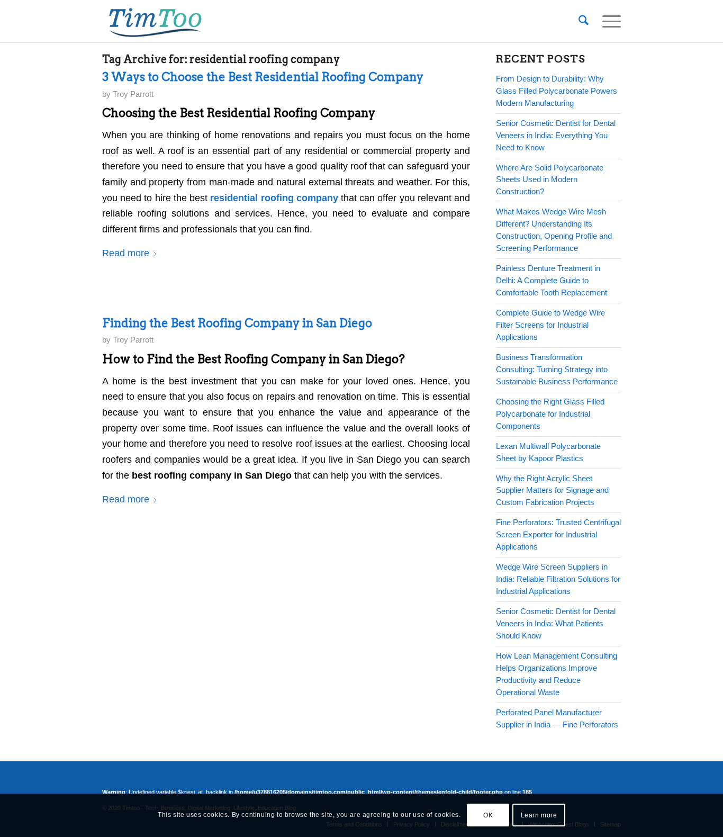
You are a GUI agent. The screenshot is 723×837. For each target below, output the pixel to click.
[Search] (583, 21)
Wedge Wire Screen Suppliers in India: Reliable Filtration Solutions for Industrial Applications (558, 579)
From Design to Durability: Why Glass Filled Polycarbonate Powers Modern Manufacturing (556, 90)
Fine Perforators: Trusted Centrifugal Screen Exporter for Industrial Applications (558, 534)
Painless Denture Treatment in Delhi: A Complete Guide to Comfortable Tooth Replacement (551, 280)
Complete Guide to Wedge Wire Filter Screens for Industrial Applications (550, 324)
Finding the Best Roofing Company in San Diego (237, 323)
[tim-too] (155, 21)
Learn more (539, 815)
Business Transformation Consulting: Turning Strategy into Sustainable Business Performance (557, 369)
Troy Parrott (133, 94)
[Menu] (608, 21)
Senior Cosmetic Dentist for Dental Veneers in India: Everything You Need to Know (556, 135)
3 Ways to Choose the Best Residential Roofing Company (262, 77)
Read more (125, 253)
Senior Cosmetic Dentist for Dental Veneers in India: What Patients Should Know (556, 623)
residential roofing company (274, 198)
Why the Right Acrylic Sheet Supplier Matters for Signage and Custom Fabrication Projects (552, 490)
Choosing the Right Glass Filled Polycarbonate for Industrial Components (550, 413)
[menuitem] (583, 21)
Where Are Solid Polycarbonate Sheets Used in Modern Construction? (549, 179)
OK (488, 815)
